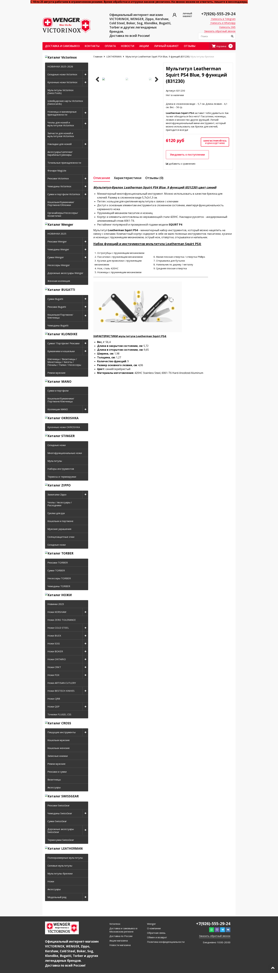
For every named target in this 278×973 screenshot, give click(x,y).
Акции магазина (118, 940)
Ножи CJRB (53, 698)
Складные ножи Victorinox (62, 74)
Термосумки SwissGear (60, 839)
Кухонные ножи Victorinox (62, 82)
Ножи (50, 881)
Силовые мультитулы (59, 865)
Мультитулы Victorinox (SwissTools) (60, 91)
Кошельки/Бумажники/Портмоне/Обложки (60, 203)
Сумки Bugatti (55, 298)
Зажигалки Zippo (56, 494)
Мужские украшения (59, 528)
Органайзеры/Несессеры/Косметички (62, 214)
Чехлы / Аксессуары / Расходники (59, 504)
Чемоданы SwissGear (59, 813)
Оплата (110, 46)
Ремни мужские (56, 372)
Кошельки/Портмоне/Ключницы (60, 316)
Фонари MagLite (56, 170)
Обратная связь (156, 932)
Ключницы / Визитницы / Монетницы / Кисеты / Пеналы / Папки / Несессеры (64, 361)
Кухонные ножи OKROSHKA (63, 427)
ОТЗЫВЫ (189, 46)
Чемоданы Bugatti (57, 325)
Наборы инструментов (60, 468)
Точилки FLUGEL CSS (59, 714)
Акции (144, 46)
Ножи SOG (53, 643)
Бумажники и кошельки (61, 351)
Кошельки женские (58, 748)
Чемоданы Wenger (58, 249)
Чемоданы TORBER (58, 586)
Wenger (151, 923)
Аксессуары (54, 787)
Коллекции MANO (57, 409)
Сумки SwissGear (57, 821)
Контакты (92, 46)
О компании (154, 928)
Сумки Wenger (55, 257)
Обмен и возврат (157, 937)
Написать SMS (227, 27)
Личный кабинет (166, 46)
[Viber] (217, 929)
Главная (98, 56)
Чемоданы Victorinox (59, 186)
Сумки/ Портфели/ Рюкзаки (63, 343)
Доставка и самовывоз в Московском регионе (123, 930)
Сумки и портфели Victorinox (63, 194)
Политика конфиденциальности (166, 941)
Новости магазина (120, 945)
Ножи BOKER (55, 651)
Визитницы (54, 779)
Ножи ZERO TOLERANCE (61, 619)
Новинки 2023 (55, 604)
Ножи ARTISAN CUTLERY (61, 682)
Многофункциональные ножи (64, 453)
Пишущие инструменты (61, 732)
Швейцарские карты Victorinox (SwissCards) (65, 102)
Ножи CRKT (54, 667)
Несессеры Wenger (58, 265)
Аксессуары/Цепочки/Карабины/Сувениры (60, 153)
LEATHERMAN (113, 56)
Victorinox (114, 923)
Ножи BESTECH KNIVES (60, 690)
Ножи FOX (53, 675)
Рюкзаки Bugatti (56, 306)
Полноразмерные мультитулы (65, 857)
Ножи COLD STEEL (58, 627)
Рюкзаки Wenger (57, 241)
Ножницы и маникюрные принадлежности (62, 113)
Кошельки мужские (58, 740)
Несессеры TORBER (59, 578)
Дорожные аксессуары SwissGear (60, 830)
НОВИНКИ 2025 (56, 233)
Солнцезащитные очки (60, 536)
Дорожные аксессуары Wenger (65, 273)
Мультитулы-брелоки (60, 873)
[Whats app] (211, 929)
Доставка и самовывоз (62, 46)
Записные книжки (57, 755)
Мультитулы (54, 460)
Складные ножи (56, 445)
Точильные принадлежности (64, 162)
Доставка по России (120, 936)
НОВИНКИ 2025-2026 (60, 66)
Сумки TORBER (56, 570)
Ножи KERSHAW (56, 611)
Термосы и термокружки (61, 476)
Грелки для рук (56, 513)
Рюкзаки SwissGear (58, 805)
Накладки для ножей (59, 144)
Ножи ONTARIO (56, 659)
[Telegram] (222, 929)
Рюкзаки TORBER (57, 562)
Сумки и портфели (58, 390)
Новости (127, 46)
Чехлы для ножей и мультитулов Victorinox (60, 124)
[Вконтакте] (228, 929)
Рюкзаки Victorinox (58, 178)
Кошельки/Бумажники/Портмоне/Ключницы (60, 400)
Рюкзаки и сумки (57, 771)
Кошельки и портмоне (60, 521)
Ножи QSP (53, 706)
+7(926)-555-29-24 (218, 13)
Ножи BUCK (54, 635)
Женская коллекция (58, 280)
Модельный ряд (56, 897)
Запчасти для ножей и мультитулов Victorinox (60, 135)
